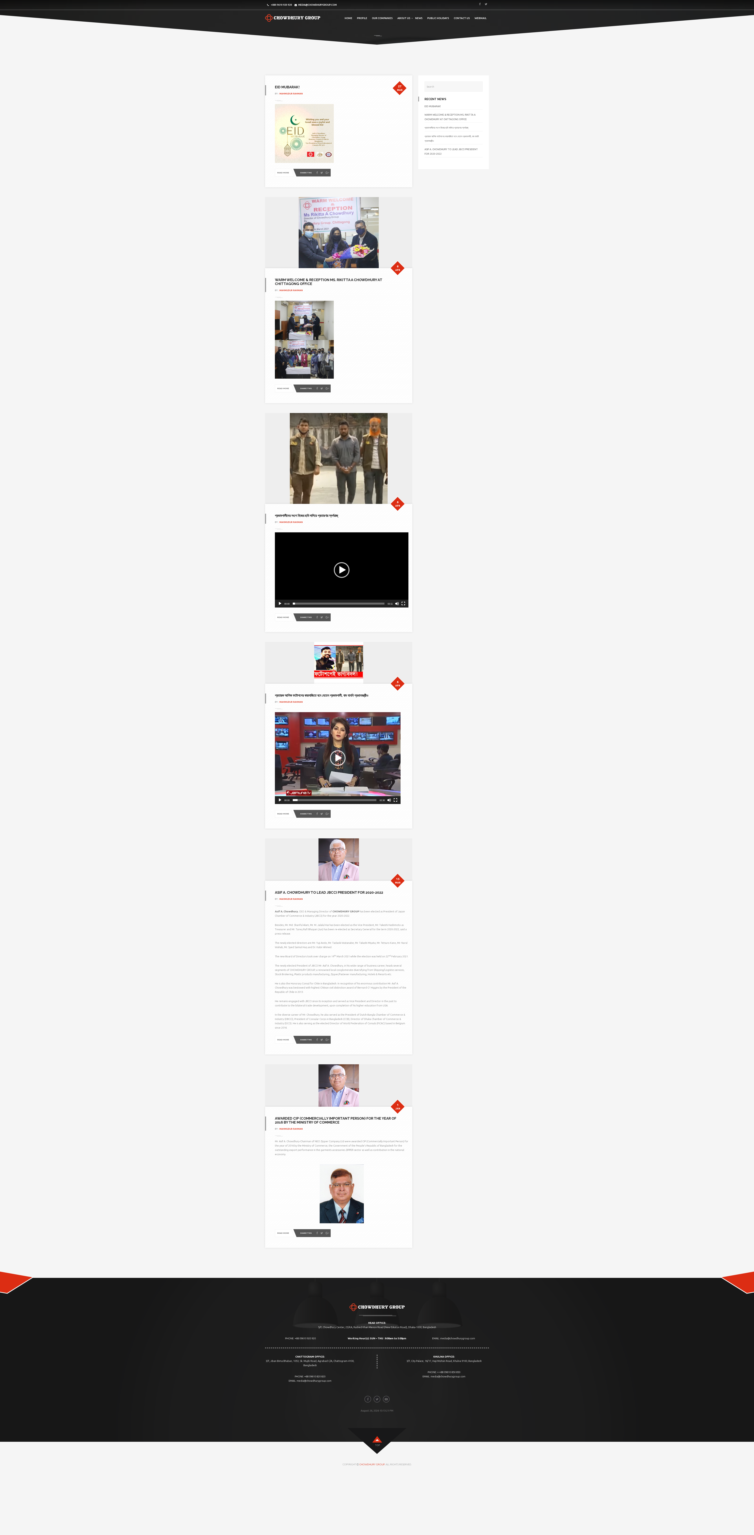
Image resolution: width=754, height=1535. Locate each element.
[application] (341, 570)
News (419, 18)
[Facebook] (317, 172)
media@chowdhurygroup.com (317, 5)
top (377, 1445)
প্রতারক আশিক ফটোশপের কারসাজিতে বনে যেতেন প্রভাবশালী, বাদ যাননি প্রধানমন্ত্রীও (321, 695)
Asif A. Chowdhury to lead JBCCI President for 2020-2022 (329, 892)
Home (348, 18)
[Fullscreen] (403, 604)
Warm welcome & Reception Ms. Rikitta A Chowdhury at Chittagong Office (328, 282)
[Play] (280, 604)
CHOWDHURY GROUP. (372, 1464)
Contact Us (462, 18)
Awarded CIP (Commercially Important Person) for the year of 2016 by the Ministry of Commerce (335, 1120)
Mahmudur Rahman (291, 93)
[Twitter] (321, 172)
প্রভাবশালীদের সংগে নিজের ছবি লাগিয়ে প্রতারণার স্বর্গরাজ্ (306, 515)
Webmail (481, 18)
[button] (342, 570)
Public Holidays (438, 18)
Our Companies (382, 18)
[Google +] (327, 172)
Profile (362, 18)
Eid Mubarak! (287, 87)
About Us (403, 18)
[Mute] (397, 604)
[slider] (338, 604)
